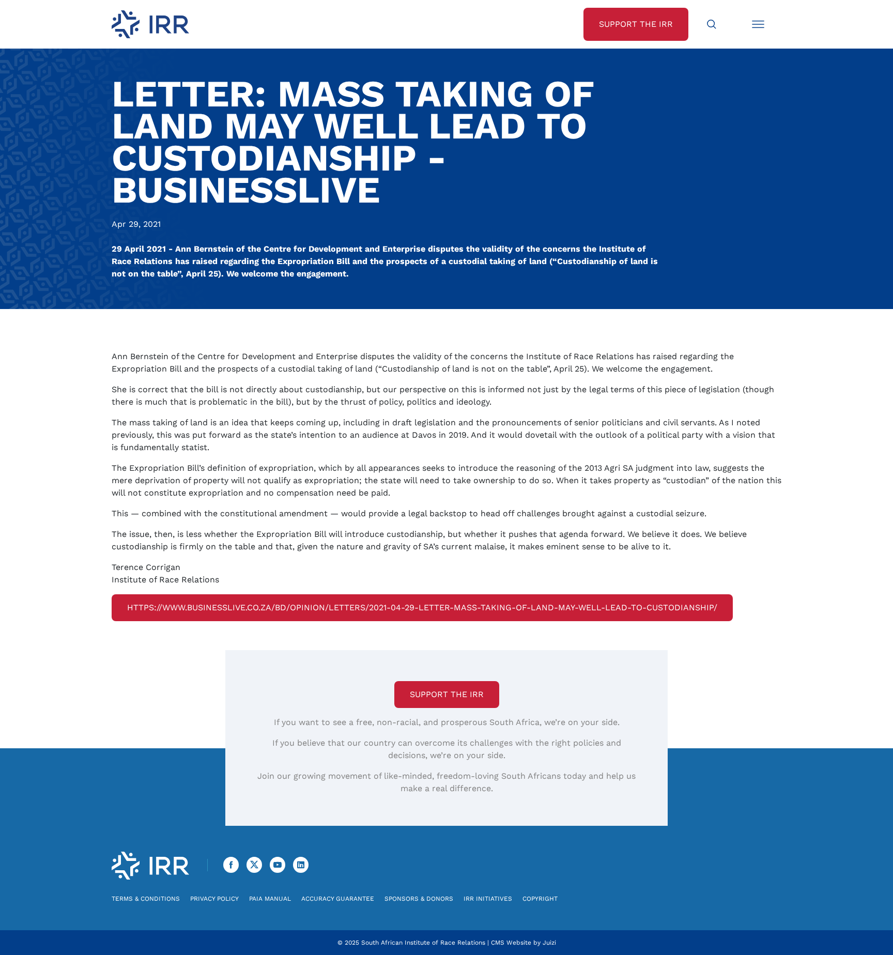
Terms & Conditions (146, 898)
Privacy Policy (214, 898)
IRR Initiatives (488, 898)
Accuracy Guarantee (337, 898)
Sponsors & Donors (418, 898)
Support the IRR (447, 694)
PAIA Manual (270, 898)
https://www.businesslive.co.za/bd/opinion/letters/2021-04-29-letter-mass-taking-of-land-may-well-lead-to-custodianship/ (422, 607)
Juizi (549, 942)
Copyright (540, 898)
